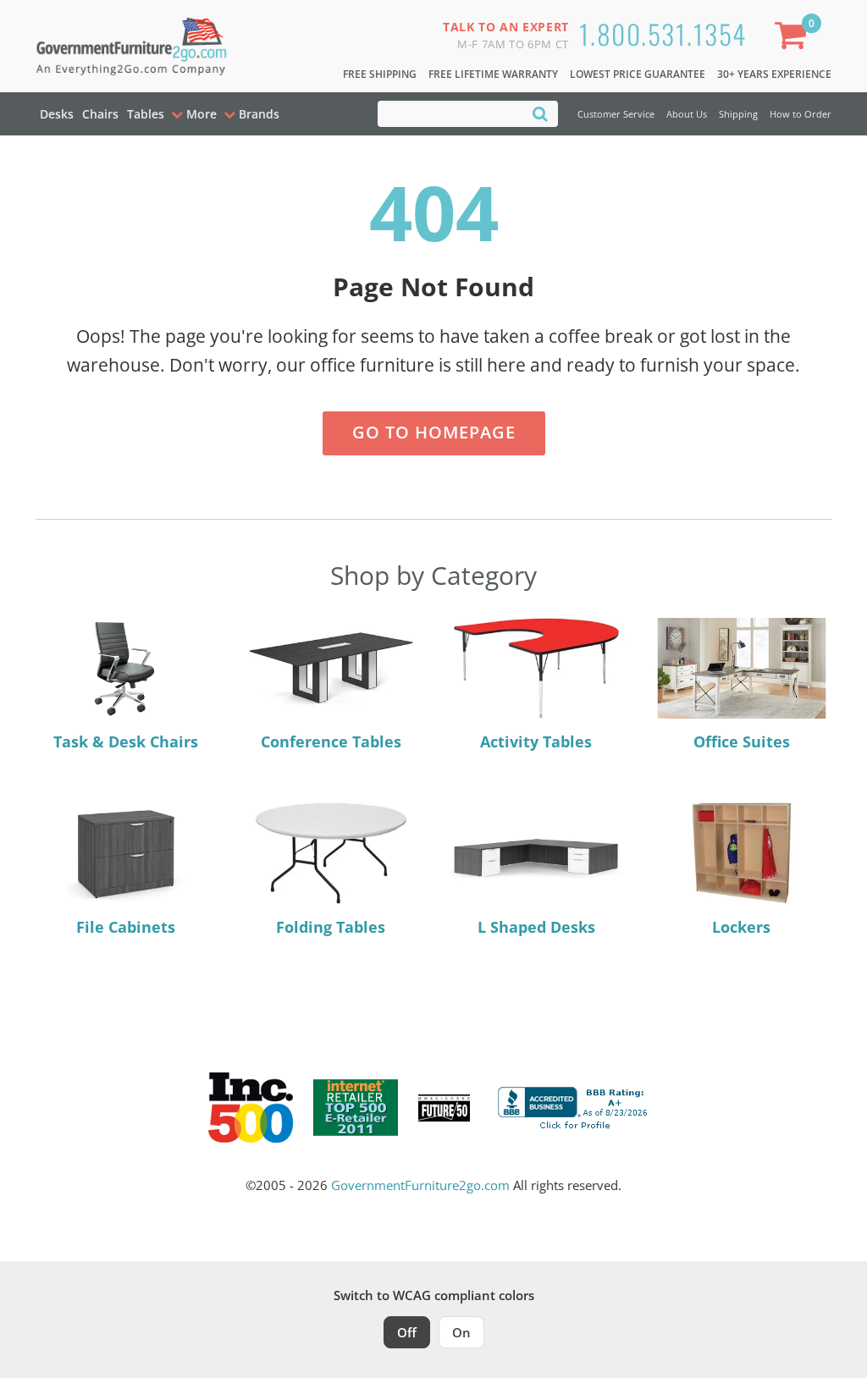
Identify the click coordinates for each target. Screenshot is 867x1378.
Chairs (100, 114)
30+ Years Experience (774, 74)
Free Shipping (380, 74)
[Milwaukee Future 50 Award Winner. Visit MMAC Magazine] (444, 1108)
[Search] (540, 113)
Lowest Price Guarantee (637, 74)
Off (407, 1332)
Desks (57, 114)
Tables (145, 114)
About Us (686, 113)
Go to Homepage (434, 432)
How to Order (800, 113)
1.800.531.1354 (663, 33)
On (461, 1332)
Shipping (738, 113)
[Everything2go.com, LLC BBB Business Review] (575, 1106)
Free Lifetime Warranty (493, 74)
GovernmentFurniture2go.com (420, 1185)
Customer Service (615, 113)
